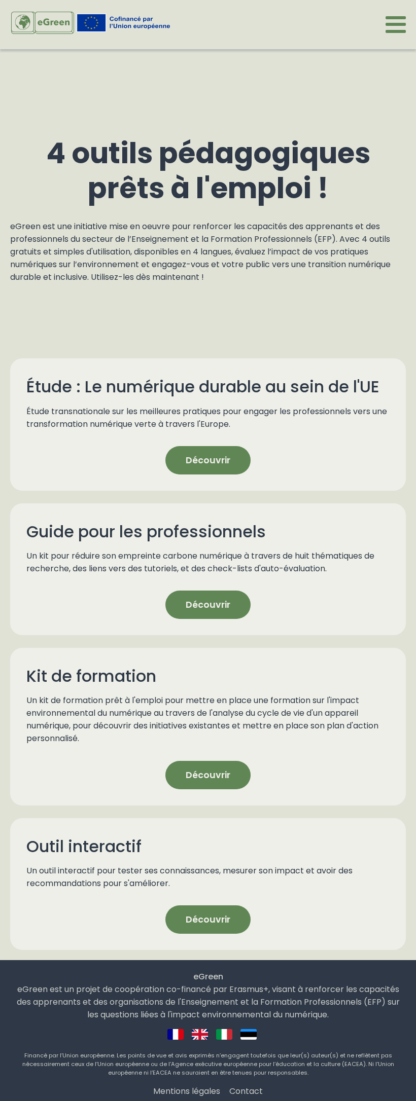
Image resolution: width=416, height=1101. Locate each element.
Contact (246, 1091)
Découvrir (208, 460)
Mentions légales (186, 1091)
